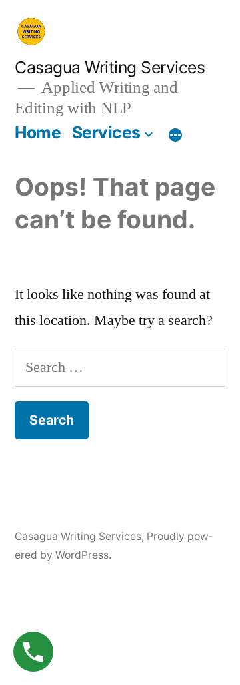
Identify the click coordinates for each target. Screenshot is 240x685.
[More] (175, 135)
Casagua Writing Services (110, 67)
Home (38, 132)
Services (106, 132)
